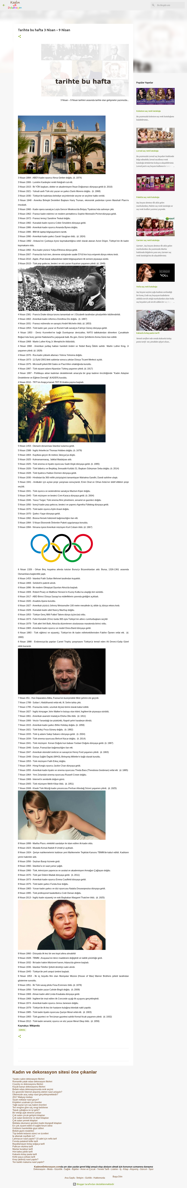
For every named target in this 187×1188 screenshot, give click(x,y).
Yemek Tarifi (103, 1169)
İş (120, 1169)
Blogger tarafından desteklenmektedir (95, 1184)
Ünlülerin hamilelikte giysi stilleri (28, 1128)
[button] (19, 36)
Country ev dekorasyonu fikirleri (27, 1084)
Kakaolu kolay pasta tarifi (24, 1154)
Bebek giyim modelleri (23, 1131)
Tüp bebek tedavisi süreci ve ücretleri (30, 1133)
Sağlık (67, 1169)
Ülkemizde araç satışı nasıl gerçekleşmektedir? (35, 1094)
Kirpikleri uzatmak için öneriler (27, 1102)
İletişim (80, 1178)
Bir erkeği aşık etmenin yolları (26, 1113)
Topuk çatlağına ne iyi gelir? (26, 1110)
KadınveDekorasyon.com (47, 1167)
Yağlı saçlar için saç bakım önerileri (29, 1105)
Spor (151, 1169)
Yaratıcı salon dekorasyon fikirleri (28, 1079)
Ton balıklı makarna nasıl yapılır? (28, 1162)
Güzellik (58, 1169)
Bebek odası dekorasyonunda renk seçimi (32, 1089)
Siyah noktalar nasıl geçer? (25, 1100)
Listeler (114, 1169)
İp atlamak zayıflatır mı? (23, 1136)
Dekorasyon (39, 1169)
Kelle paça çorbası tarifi (23, 1157)
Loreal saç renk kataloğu (147, 151)
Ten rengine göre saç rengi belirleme (30, 1107)
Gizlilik (88, 1178)
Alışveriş (134, 1169)
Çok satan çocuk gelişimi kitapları (28, 1115)
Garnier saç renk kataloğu (147, 240)
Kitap (125, 1169)
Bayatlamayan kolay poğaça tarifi (28, 1144)
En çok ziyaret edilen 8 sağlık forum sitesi (32, 1126)
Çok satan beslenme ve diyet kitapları (30, 1118)
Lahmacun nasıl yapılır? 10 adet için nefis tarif (34, 1139)
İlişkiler (75, 1169)
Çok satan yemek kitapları (25, 1120)
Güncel (22, 1030)
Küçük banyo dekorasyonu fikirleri (28, 1087)
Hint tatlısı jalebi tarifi (22, 1152)
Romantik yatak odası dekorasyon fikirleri (32, 1081)
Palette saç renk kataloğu (147, 197)
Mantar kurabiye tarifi (22, 1149)
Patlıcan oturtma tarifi (22, 1146)
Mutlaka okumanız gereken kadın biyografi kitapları (37, 1123)
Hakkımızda (99, 1178)
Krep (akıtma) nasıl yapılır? (25, 1159)
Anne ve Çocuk (87, 1169)
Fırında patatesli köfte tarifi (25, 1141)
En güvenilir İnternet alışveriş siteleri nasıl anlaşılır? (37, 1092)
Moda (50, 1169)
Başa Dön (117, 1176)
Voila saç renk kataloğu (146, 287)
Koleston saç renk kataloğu (148, 111)
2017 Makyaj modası (22, 1097)
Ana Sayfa (70, 1178)
